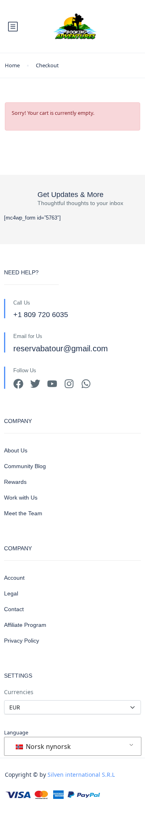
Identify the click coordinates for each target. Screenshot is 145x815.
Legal (11, 593)
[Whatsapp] (86, 384)
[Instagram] (69, 384)
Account (14, 577)
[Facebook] (18, 384)
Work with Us (20, 497)
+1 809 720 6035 (40, 315)
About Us (15, 450)
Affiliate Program (25, 625)
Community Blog (25, 466)
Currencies (18, 692)
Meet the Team (23, 513)
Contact (14, 609)
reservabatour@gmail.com (60, 348)
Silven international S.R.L (81, 774)
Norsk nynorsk (47, 746)
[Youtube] (52, 384)
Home (12, 65)
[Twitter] (35, 384)
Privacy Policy (21, 640)
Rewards (15, 482)
